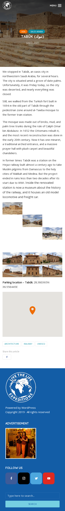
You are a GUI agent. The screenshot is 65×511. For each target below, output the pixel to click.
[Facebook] (11, 478)
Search (32, 504)
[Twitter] (36, 478)
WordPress (28, 407)
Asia (23, 31)
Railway (28, 343)
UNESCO (41, 343)
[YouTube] (49, 478)
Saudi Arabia (37, 31)
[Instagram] (24, 478)
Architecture (12, 343)
